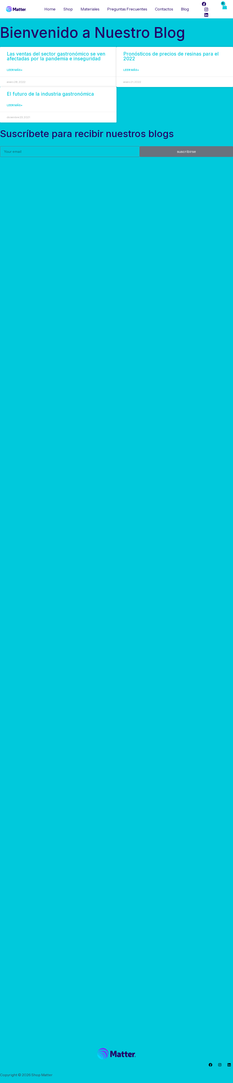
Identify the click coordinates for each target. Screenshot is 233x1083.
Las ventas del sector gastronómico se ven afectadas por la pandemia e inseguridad (56, 56)
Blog (185, 9)
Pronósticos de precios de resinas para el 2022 (171, 56)
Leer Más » (14, 70)
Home (50, 9)
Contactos (164, 9)
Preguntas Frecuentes (127, 9)
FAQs (160, 1061)
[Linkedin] (206, 15)
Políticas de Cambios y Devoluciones (89, 1061)
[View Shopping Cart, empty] (224, 9)
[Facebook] (204, 4)
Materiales (90, 9)
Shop (68, 9)
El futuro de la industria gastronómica (50, 94)
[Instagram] (206, 9)
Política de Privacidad (138, 1061)
